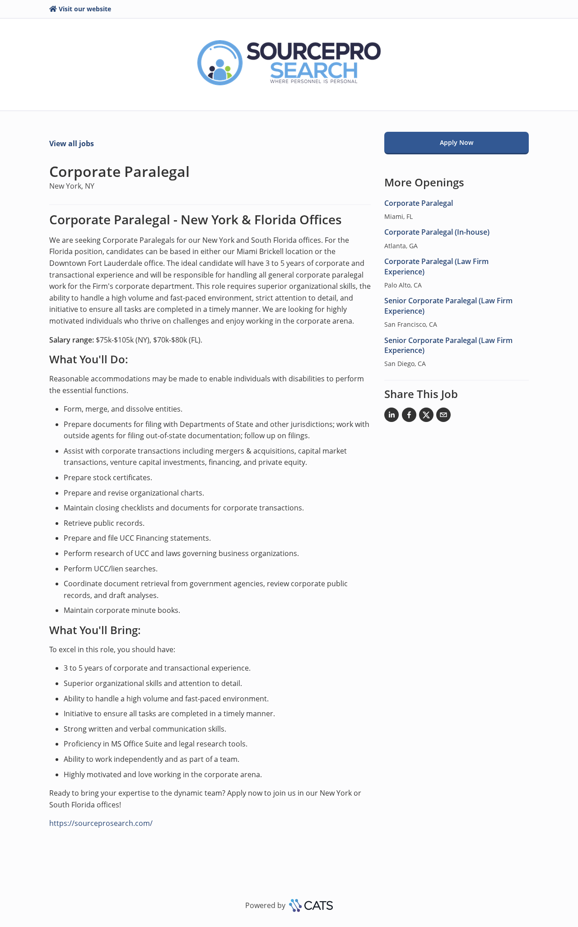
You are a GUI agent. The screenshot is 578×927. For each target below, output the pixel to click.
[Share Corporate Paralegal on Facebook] (409, 417)
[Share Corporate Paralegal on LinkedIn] (391, 417)
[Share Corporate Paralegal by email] (443, 417)
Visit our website (85, 9)
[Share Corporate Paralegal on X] (426, 417)
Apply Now (456, 142)
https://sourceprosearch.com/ (101, 823)
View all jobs (71, 143)
